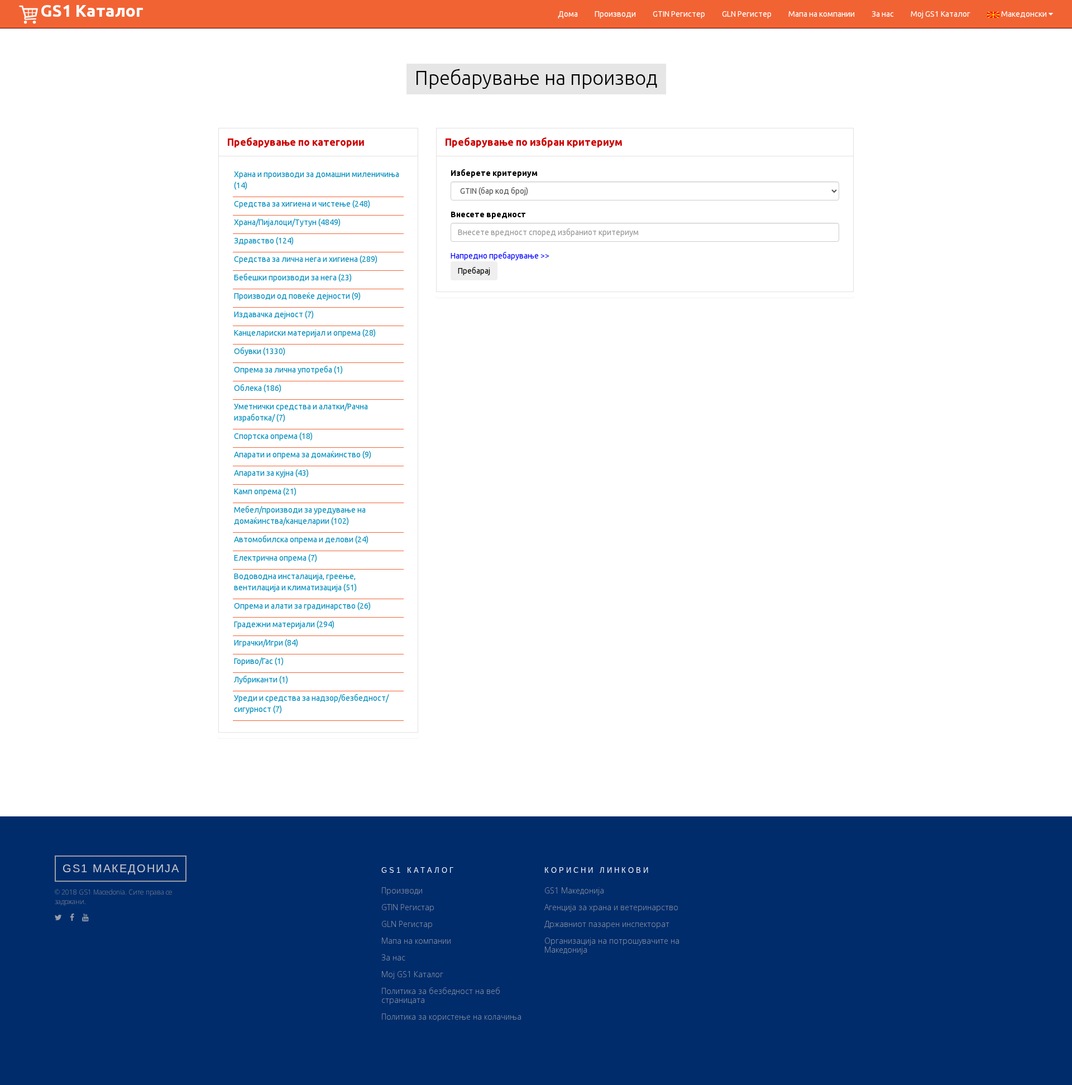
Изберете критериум (494, 173)
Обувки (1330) (259, 351)
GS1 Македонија (574, 890)
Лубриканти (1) (261, 679)
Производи (615, 13)
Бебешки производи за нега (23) (293, 277)
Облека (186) (257, 388)
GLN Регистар (407, 924)
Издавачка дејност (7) (274, 314)
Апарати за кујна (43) (271, 473)
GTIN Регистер (679, 13)
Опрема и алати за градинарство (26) (302, 605)
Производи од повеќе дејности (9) (297, 295)
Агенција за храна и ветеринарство (611, 907)
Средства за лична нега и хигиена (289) (305, 259)
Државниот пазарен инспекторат (606, 924)
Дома (568, 13)
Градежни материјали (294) (284, 624)
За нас (883, 13)
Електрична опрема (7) (275, 557)
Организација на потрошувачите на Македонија (611, 945)
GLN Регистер (747, 13)
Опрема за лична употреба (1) (288, 369)
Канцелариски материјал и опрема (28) (305, 332)
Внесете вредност (488, 214)
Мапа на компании (821, 13)
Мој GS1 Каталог (940, 13)
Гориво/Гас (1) (259, 661)
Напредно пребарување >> (500, 255)
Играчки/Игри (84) (266, 642)
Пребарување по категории (296, 141)
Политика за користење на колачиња (451, 1016)
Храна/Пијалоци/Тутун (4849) (287, 222)
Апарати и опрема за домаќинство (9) (302, 454)
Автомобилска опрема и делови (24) (301, 539)
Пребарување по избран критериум (534, 141)
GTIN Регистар (407, 907)
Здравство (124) (264, 240)
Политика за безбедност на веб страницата (440, 995)
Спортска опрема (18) (273, 436)
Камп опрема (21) (265, 491)
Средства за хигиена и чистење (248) (302, 203)
